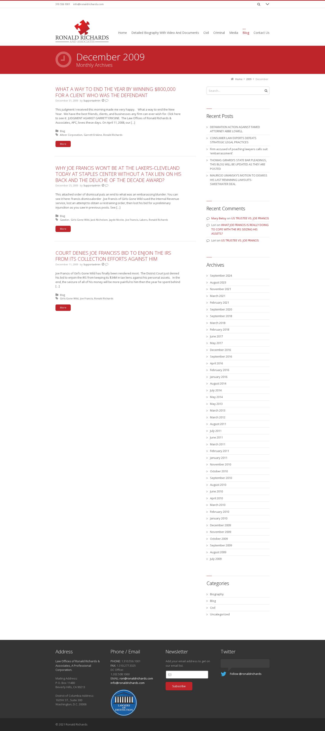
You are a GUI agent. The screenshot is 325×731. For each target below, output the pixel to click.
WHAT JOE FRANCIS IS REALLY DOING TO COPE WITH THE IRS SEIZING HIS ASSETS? (240, 229)
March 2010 (217, 505)
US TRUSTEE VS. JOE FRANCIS (250, 218)
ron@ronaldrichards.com (136, 678)
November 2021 (220, 289)
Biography (217, 594)
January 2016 (218, 377)
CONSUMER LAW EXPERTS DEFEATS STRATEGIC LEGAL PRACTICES (233, 140)
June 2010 (216, 491)
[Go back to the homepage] (82, 31)
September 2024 (221, 275)
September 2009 (221, 545)
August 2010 (218, 485)
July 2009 (216, 559)
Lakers (143, 219)
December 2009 (220, 525)
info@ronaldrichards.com (88, 4)
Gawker (64, 219)
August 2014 (218, 383)
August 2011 (218, 424)
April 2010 (216, 498)
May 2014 (216, 397)
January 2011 (218, 458)
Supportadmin (91, 100)
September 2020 (221, 309)
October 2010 (219, 471)
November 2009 (220, 532)
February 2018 (219, 329)
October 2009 (219, 539)
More (63, 143)
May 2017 (216, 343)
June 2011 (216, 437)
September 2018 (221, 316)
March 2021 (217, 296)
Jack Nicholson (99, 219)
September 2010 (221, 478)
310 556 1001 (62, 4)
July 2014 (216, 390)
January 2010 (218, 518)
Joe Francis (131, 219)
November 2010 (220, 464)
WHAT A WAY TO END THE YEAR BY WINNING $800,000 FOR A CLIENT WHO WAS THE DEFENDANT (115, 92)
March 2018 (217, 323)
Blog (62, 131)
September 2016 (221, 356)
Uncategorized (220, 614)
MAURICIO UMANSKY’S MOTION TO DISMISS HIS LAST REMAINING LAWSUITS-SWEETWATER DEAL (238, 179)
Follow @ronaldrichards (246, 674)
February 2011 (219, 451)
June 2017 (216, 336)
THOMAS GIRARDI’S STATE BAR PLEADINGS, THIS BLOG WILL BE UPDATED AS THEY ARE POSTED (238, 164)
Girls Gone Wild (80, 219)
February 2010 (219, 512)
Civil (212, 608)
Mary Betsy (218, 218)
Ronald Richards (112, 134)
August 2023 (218, 282)
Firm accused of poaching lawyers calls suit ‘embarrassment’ (239, 151)
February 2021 (219, 302)
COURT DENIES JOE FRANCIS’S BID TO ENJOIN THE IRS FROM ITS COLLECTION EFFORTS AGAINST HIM (113, 255)
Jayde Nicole (116, 219)
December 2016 (220, 350)
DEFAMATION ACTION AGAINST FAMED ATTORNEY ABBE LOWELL (235, 129)
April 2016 (216, 363)
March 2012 (217, 417)
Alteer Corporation (71, 134)
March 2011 (217, 444)
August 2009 (218, 552)
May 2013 (216, 404)
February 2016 (219, 370)
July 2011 (216, 431)
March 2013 (217, 410)
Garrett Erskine (93, 134)
